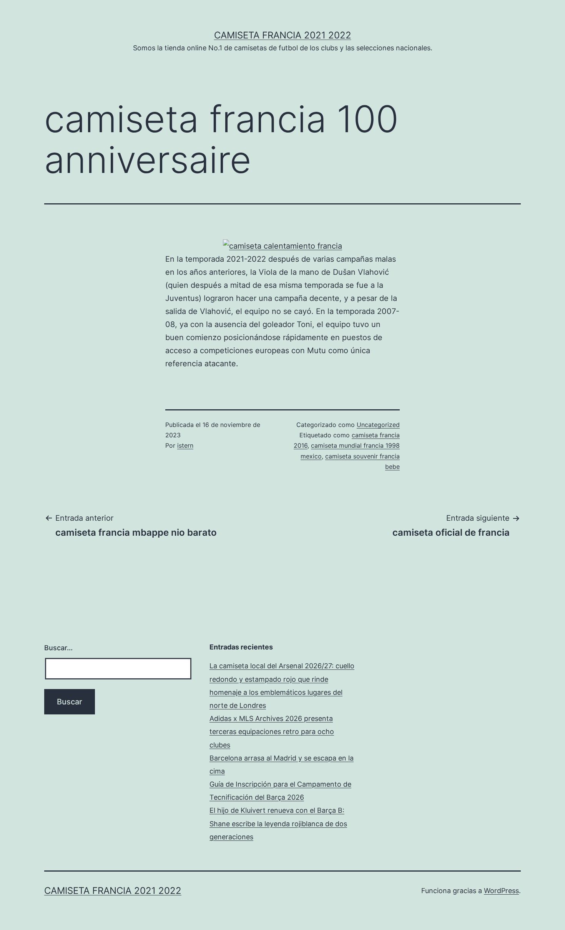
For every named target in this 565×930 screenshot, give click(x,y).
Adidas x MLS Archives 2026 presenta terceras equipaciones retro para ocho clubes (271, 731)
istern (185, 445)
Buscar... (58, 648)
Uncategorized (378, 424)
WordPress (501, 891)
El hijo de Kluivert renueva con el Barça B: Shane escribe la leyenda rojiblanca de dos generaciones (278, 823)
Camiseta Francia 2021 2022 (282, 35)
